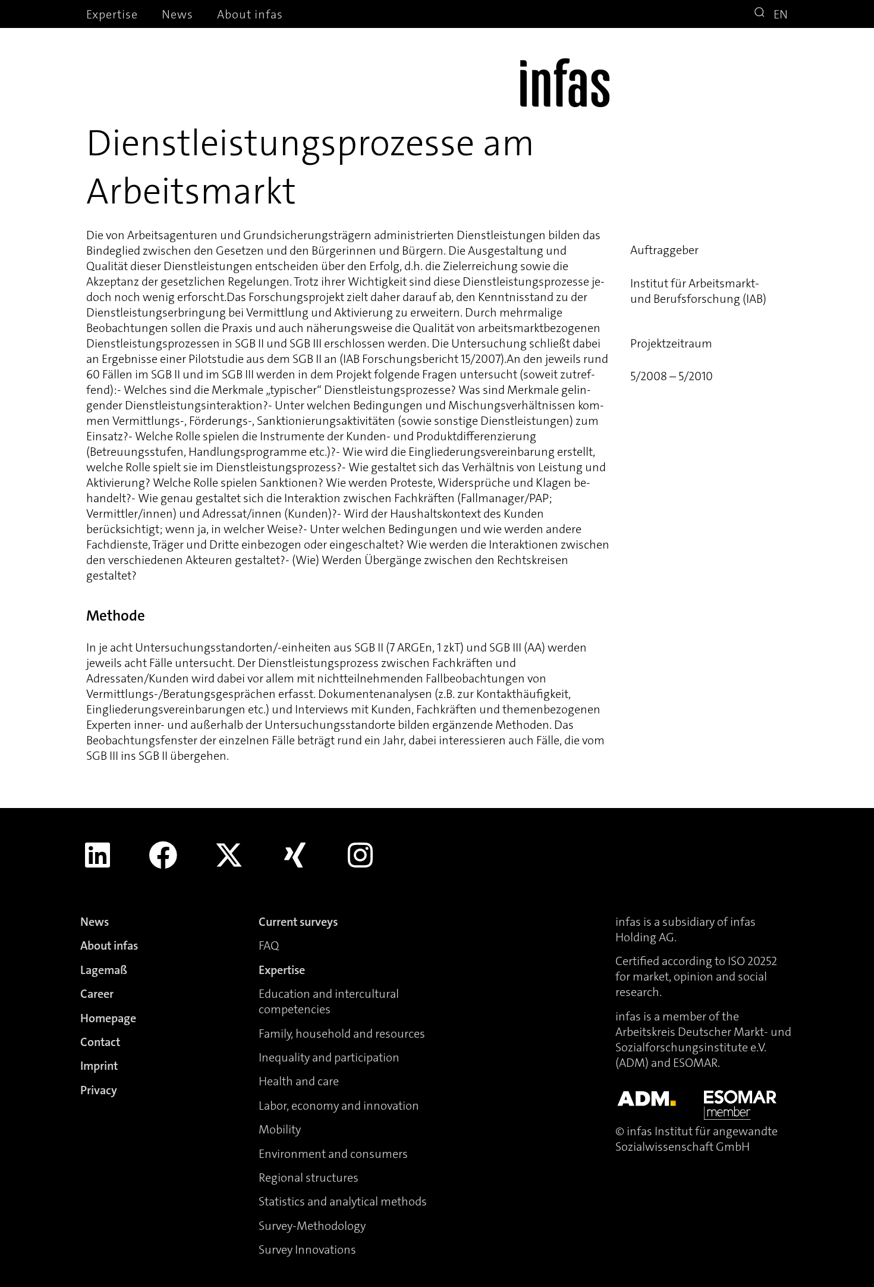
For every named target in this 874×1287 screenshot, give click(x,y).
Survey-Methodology (312, 1225)
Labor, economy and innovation (339, 1105)
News (177, 14)
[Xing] (295, 855)
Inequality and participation (329, 1057)
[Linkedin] (97, 855)
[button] (761, 14)
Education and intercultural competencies (329, 1001)
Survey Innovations (307, 1249)
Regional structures (309, 1177)
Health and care (299, 1081)
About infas (250, 14)
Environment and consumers (333, 1153)
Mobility (280, 1129)
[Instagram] (360, 855)
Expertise (112, 14)
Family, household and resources (342, 1033)
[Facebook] (163, 855)
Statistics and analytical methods (343, 1201)
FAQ (269, 945)
